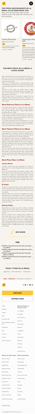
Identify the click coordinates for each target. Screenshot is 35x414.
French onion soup (22, 375)
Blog (3, 316)
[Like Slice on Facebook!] (23, 285)
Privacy (4, 337)
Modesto (20, 347)
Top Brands (5, 327)
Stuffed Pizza (5, 391)
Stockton (20, 340)
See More (20, 232)
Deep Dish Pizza (6, 368)
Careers (4, 312)
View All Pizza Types (7, 399)
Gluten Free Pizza (6, 375)
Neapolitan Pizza (6, 378)
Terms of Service (6, 340)
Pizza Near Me (5, 319)
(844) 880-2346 (6, 405)
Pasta (19, 381)
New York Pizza (6, 358)
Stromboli (20, 391)
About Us (4, 309)
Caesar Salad (21, 358)
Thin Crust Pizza (6, 388)
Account (4, 334)
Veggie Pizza (5, 365)
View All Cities (21, 351)
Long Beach (21, 330)
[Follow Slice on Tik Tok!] (27, 285)
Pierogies (20, 385)
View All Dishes (21, 399)
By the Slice (5, 372)
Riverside (20, 344)
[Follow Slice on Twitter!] (25, 285)
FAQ (3, 330)
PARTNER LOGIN (17, 299)
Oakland (20, 327)
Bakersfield (20, 337)
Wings (19, 395)
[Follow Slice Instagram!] (32, 285)
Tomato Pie (5, 381)
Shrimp (19, 388)
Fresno (19, 334)
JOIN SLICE (17, 293)
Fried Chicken (21, 378)
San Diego (20, 314)
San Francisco (21, 317)
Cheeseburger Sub (22, 365)
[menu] (31, 3)
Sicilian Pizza (5, 362)
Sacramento (21, 324)
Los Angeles (21, 311)
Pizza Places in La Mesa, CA (24, 278)
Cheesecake (21, 362)
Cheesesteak (21, 368)
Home (3, 306)
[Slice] (4, 4)
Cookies (20, 372)
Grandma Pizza (6, 385)
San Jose (20, 321)
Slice (5, 278)
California (11, 278)
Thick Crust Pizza (6, 395)
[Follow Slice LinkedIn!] (30, 285)
